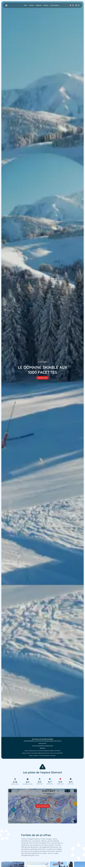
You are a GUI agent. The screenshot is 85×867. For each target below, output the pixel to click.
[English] (73, 5)
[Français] (70, 5)
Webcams (38, 5)
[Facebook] (79, 5)
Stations (45, 5)
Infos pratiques (54, 5)
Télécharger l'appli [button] (42, 377)
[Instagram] (76, 5)
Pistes (25, 5)
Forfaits (31, 5)
